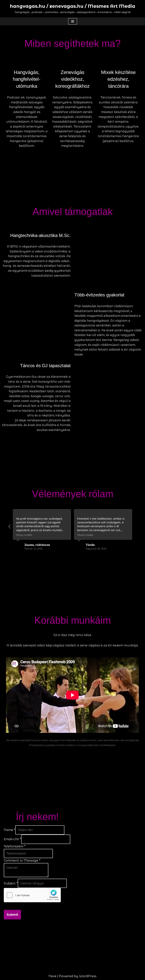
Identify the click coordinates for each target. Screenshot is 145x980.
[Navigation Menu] (72, 21)
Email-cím (12, 839)
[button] (10, 527)
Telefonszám (14, 846)
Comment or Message (22, 860)
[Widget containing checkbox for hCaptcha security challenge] (32, 895)
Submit (12, 914)
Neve (52, 976)
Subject (11, 883)
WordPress (87, 976)
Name (9, 830)
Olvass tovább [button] (24, 535)
